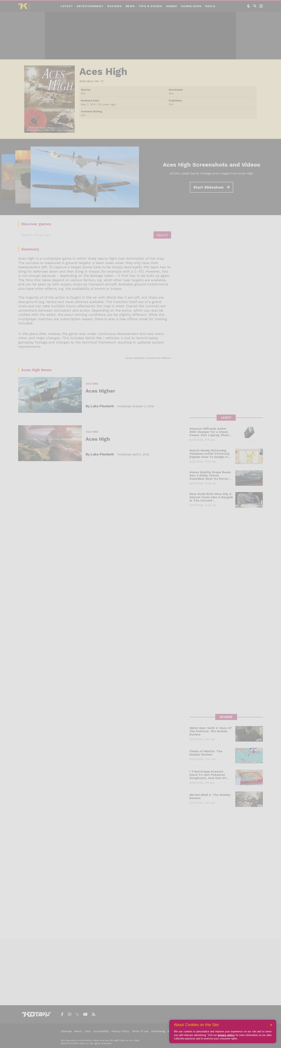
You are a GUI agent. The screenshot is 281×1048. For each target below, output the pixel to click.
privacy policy (226, 1035)
